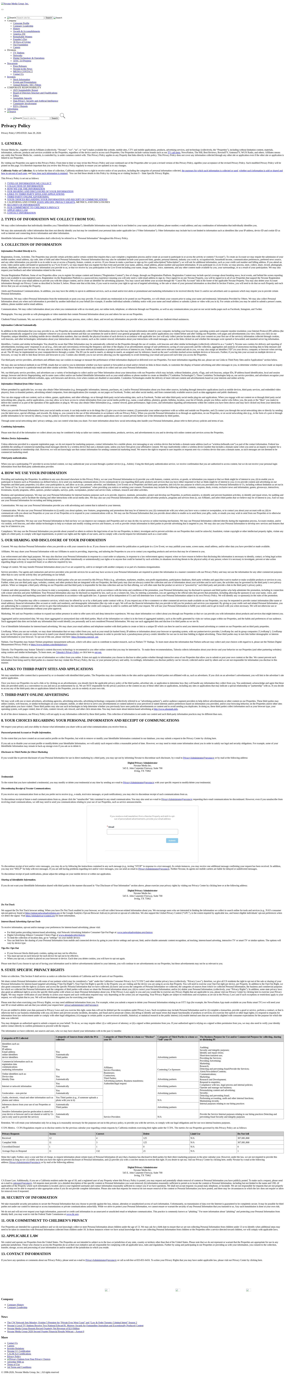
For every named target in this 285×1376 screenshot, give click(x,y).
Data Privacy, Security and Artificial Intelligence (35, 101)
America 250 (19, 34)
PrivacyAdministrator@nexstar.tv (198, 758)
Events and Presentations (24, 82)
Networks (17, 55)
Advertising (12, 109)
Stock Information (21, 79)
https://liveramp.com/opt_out (84, 637)
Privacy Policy (14, 1356)
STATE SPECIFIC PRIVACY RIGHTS (56, 202)
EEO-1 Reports (20, 106)
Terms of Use (13, 1364)
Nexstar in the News (22, 68)
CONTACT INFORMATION (21, 213)
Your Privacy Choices (39, 1359)
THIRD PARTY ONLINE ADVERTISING (28, 196)
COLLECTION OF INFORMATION (25, 186)
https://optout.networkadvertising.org (42, 913)
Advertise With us (15, 1362)
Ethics (16, 95)
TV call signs (174, 152)
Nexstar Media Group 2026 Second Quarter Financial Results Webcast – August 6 (45, 1331)
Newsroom (12, 63)
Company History (15, 1304)
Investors (11, 77)
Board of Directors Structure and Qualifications (35, 93)
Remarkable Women (22, 36)
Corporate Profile (21, 23)
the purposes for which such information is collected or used (210, 170)
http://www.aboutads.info (166, 709)
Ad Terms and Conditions (19, 1367)
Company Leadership (23, 26)
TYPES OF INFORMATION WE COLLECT (29, 183)
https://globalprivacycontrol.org (40, 915)
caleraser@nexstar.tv (22, 1183)
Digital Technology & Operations (28, 58)
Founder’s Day (20, 39)
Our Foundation (20, 44)
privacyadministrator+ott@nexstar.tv (82, 1005)
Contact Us (18, 74)
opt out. (98, 652)
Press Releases (20, 66)
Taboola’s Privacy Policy (67, 652)
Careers (16, 47)
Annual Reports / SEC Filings (27, 85)
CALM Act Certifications (19, 1354)
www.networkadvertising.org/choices (134, 932)
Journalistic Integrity (22, 98)
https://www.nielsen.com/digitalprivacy (49, 644)
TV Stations (18, 52)
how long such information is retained (50, 173)
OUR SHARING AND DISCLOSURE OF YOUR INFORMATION (40, 191)
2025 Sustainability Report (25, 90)
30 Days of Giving (22, 42)
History (16, 28)
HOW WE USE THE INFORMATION (26, 188)
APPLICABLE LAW (17, 210)
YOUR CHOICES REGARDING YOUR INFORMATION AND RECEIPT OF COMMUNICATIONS (57, 199)
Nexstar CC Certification (18, 1351)
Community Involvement (25, 103)
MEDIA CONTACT (23, 71)
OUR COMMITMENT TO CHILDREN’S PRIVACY (33, 207)
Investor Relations (15, 1348)
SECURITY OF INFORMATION (23, 205)
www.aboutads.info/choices (72, 935)
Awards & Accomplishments (26, 31)
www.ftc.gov (72, 1214)
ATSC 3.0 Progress (22, 60)
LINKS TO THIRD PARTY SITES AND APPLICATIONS (35, 194)
